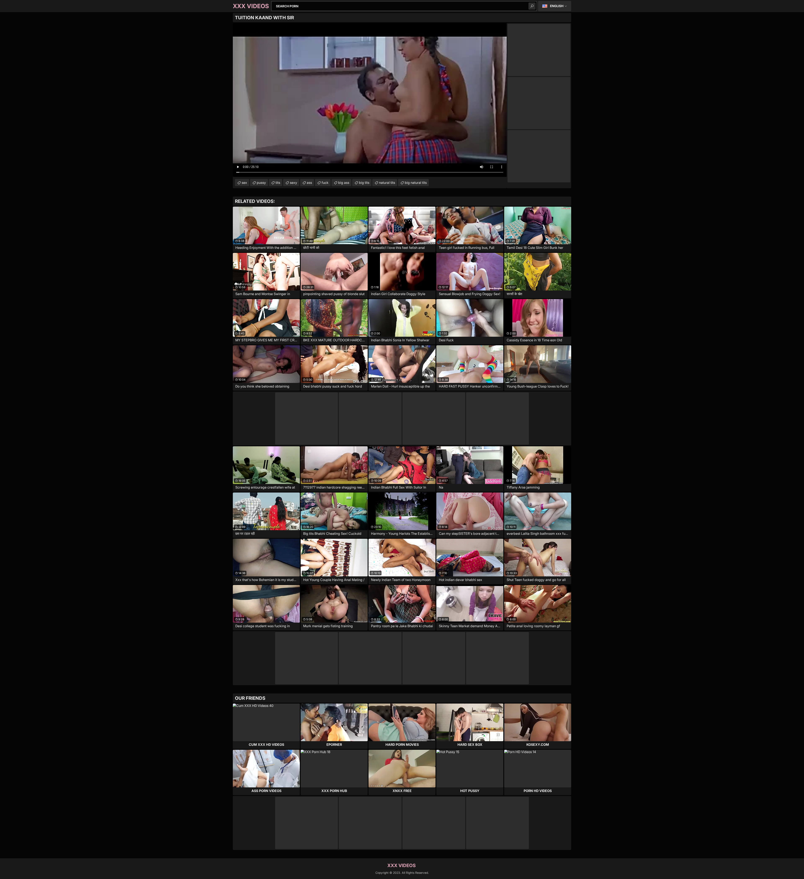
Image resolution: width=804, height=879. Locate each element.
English (556, 6)
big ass (343, 182)
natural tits (387, 182)
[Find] (532, 6)
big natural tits (416, 182)
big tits (364, 182)
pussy (261, 182)
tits (278, 182)
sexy (293, 182)
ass (309, 182)
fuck (325, 182)
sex (244, 182)
